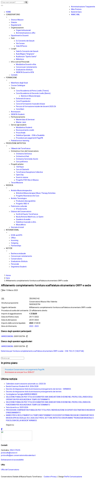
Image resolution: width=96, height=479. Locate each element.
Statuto (14, 22)
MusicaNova (21, 225)
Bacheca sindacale (18, 254)
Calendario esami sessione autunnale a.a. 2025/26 (26, 384)
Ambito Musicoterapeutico (21, 190)
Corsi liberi (20, 109)
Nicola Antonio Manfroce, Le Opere (29, 217)
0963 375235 (15, 450)
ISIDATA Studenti (17, 114)
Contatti (14, 75)
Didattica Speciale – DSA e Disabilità (30, 135)
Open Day (20, 175)
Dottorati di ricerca (23, 99)
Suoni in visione (22, 177)
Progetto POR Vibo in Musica (27, 180)
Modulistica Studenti (24, 127)
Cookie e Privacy (50, 477)
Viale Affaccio (21, 46)
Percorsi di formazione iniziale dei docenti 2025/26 (36, 106)
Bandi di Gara (76, 12)
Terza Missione (17, 183)
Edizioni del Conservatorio (21, 211)
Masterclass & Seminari (25, 120)
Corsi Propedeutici (23, 101)
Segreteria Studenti (18, 267)
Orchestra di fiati (22, 156)
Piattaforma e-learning (20, 141)
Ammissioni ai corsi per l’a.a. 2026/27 (19, 372)
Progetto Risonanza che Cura (27, 196)
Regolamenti (16, 25)
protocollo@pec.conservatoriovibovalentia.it (18, 455)
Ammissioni (15, 112)
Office (13, 238)
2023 (37, 326)
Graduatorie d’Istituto (24, 70)
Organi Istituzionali (23, 30)
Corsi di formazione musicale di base (30, 104)
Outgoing (14, 243)
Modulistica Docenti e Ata (26, 64)
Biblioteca (20, 59)
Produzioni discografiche (26, 201)
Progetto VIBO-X (22, 204)
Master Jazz (21, 122)
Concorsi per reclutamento (26, 67)
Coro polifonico (22, 162)
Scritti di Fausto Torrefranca (27, 214)
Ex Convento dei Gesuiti (25, 41)
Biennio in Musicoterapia (30, 96)
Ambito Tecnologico (19, 198)
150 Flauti (20, 167)
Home (8, 275)
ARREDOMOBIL (7, 336)
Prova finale (20, 133)
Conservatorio (16, 259)
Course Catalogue (18, 85)
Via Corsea (20, 43)
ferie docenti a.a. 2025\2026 (17, 407)
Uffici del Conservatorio (10, 470)
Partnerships (16, 246)
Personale (15, 264)
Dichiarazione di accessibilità (12, 460)
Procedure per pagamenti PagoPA (29, 138)
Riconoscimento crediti (25, 130)
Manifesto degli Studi (19, 83)
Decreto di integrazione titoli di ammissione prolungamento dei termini (33, 392)
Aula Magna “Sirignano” (25, 54)
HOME (8, 12)
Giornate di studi (17, 227)
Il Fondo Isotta (21, 209)
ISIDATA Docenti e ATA (25, 72)
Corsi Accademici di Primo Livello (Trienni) (32, 91)
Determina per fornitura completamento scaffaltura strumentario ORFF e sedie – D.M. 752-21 (37, 351)
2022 (31, 326)
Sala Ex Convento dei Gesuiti (27, 51)
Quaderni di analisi (23, 219)
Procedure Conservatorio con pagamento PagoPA (24, 370)
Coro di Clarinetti (22, 169)
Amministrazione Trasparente (83, 7)
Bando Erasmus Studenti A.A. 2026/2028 (22, 386)
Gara (8, 278)
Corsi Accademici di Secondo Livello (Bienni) (33, 93)
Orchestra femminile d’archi (27, 159)
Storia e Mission (17, 20)
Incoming (14, 240)
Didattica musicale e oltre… (26, 222)
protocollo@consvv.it (9, 453)
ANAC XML (75, 15)
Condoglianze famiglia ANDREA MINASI (21, 394)
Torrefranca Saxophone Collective (29, 172)
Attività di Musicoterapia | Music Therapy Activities (36, 193)
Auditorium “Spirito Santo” (26, 57)
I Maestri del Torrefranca (20, 148)
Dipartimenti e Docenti (19, 36)
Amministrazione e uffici (25, 33)
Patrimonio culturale (19, 206)
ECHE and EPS (16, 235)
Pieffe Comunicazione (73, 477)
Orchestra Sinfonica (24, 154)
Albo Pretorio (76, 9)
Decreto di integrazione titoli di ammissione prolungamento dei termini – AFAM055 (38, 389)
